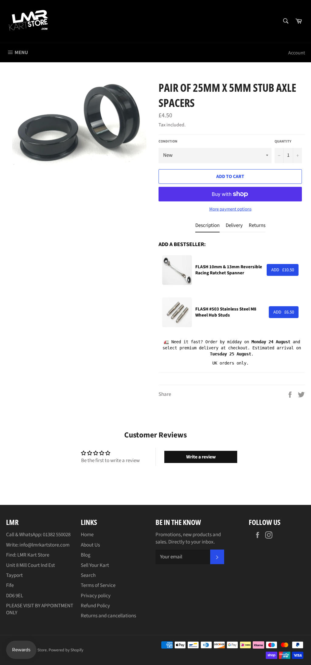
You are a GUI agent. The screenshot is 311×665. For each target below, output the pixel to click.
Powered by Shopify (66, 650)
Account (296, 53)
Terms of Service (98, 585)
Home (87, 534)
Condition (168, 141)
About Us (90, 545)
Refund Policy (95, 605)
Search (88, 575)
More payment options (230, 209)
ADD (282, 270)
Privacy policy (96, 595)
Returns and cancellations (108, 615)
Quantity (283, 141)
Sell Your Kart (95, 565)
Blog (86, 555)
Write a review (201, 457)
